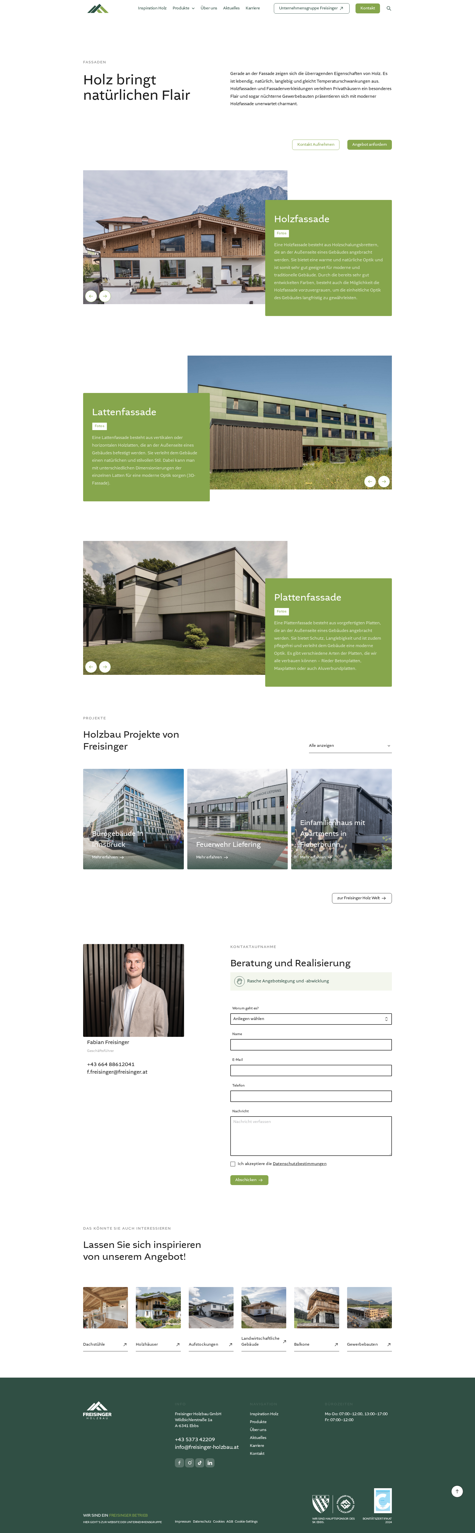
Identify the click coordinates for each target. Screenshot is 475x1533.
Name (237, 1034)
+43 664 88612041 (111, 1064)
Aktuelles (231, 8)
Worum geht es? (245, 1008)
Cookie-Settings (246, 1521)
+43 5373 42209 (195, 1439)
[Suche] (389, 8)
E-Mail (237, 1060)
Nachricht (240, 1111)
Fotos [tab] (281, 233)
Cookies (218, 1521)
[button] (91, 296)
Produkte (258, 1422)
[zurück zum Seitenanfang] (457, 1491)
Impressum (183, 1521)
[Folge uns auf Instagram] (189, 1462)
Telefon (238, 1085)
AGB (229, 1521)
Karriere (253, 8)
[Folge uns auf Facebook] (179, 1462)
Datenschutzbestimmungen (300, 1164)
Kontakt (257, 1454)
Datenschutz (202, 1521)
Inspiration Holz (152, 8)
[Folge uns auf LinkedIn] (209, 1462)
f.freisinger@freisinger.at (117, 1072)
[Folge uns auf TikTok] (199, 1462)
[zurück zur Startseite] (97, 1410)
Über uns (209, 8)
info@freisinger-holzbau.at (207, 1447)
